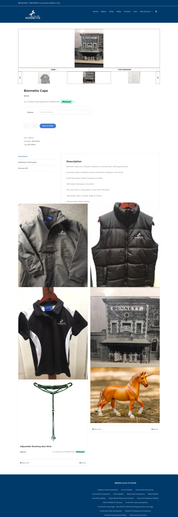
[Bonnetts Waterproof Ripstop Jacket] (53, 247)
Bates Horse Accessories (136, 494)
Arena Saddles (118, 494)
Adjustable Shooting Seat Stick (35, 446)
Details (83, 463)
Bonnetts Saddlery (99, 498)
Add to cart (47, 126)
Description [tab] (23, 156)
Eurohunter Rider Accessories (111, 511)
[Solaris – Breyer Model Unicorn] (125, 395)
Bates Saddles (153, 494)
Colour (30, 112)
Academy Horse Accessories (107, 490)
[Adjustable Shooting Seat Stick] (53, 412)
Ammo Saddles (126, 490)
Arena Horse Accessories (144, 490)
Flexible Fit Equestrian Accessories (138, 511)
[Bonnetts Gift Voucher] (125, 333)
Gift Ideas (36, 141)
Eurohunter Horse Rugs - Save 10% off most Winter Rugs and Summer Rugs (125, 507)
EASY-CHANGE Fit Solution (112, 502)
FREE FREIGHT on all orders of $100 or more (44, 3)
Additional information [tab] (27, 162)
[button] (156, 11)
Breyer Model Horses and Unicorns (121, 498)
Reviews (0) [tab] (23, 168)
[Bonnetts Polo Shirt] (53, 333)
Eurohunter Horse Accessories (137, 502)
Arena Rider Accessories (101, 494)
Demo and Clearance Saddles (148, 498)
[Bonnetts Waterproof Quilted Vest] (125, 248)
